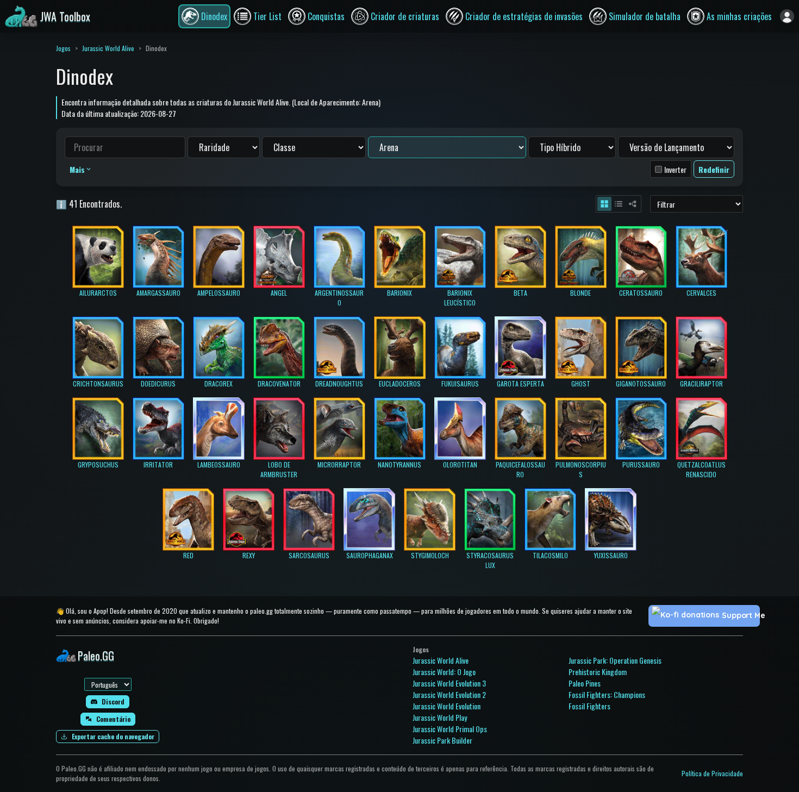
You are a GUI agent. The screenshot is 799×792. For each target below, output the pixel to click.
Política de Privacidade (712, 773)
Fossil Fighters (589, 706)
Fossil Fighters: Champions (607, 694)
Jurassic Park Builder (442, 740)
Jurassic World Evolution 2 (449, 694)
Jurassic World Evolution (446, 706)
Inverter (675, 169)
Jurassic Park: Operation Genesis (615, 660)
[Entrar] (787, 16)
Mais (77, 169)
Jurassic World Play (440, 717)
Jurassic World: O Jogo (444, 671)
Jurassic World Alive (108, 48)
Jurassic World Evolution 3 (449, 683)
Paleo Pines (585, 683)
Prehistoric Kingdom (598, 671)
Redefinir (713, 169)
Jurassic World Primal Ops (450, 728)
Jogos (63, 48)
